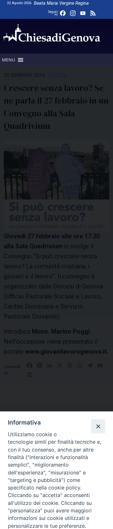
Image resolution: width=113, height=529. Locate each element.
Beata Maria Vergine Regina (61, 3)
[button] (8, 60)
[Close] (98, 426)
